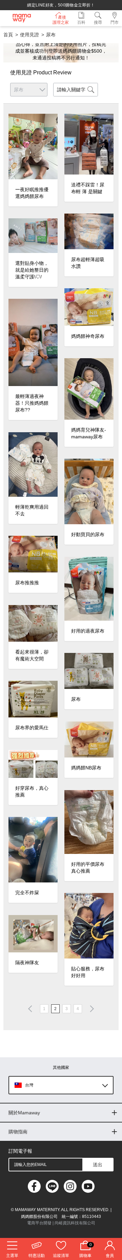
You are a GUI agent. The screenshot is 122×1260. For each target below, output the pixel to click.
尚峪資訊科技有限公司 (75, 1223)
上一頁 (32, 1009)
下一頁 (90, 1009)
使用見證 (29, 34)
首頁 (8, 34)
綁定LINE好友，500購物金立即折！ (61, 5)
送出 (97, 1164)
